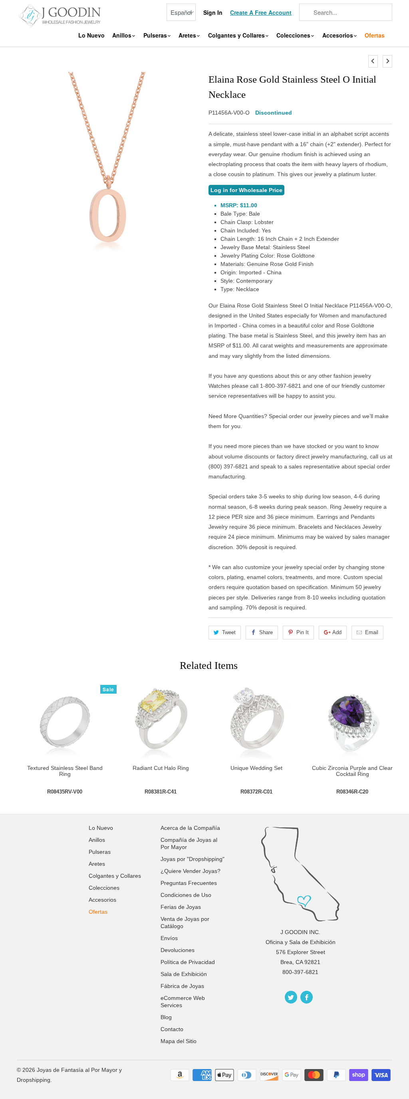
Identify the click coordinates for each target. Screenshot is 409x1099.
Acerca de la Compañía (190, 828)
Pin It (302, 632)
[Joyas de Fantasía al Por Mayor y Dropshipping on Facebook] (306, 997)
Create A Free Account (261, 12)
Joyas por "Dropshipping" (192, 859)
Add (336, 632)
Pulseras (156, 35)
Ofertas (375, 35)
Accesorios (338, 35)
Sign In (212, 12)
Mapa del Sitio (179, 1041)
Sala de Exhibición (184, 974)
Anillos (122, 35)
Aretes (188, 35)
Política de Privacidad (188, 962)
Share (266, 632)
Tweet (229, 632)
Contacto (172, 1029)
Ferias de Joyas (181, 907)
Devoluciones (178, 950)
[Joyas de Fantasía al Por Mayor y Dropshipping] (61, 15)
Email (371, 632)
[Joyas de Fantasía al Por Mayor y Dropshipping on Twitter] (291, 997)
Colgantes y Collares (237, 35)
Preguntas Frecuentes (189, 883)
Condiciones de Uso (186, 895)
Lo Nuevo (91, 35)
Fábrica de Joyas (182, 986)
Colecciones (294, 35)
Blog (166, 1017)
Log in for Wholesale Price (246, 190)
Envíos (169, 938)
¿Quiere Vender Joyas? (190, 871)
